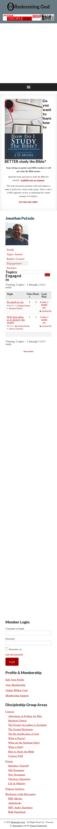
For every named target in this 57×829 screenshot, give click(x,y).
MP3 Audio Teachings (20, 807)
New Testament (16, 774)
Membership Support (17, 695)
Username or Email (14, 628)
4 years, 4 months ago (44, 319)
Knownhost (17, 825)
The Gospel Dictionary (20, 729)
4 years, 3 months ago (44, 304)
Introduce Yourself (15, 308)
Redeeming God (32, 7)
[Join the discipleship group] (28, 19)
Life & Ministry (17, 783)
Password (10, 638)
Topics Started (14, 254)
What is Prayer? (17, 738)
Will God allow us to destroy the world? (16, 319)
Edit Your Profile (14, 679)
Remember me (15, 649)
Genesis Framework (38, 825)
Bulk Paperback (17, 812)
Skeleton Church (17, 720)
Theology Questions (16, 328)
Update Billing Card (16, 690)
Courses (9, 711)
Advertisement (28, 351)
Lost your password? (14, 654)
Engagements (14, 263)
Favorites (12, 268)
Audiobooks (14, 803)
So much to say (15, 302)
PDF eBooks (15, 798)
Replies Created (15, 259)
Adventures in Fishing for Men (25, 716)
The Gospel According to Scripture (27, 725)
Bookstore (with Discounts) (20, 794)
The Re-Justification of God (23, 734)
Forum (9, 761)
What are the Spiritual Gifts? (24, 742)
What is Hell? (15, 747)
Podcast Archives (14, 789)
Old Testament (16, 770)
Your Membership (15, 685)
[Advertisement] (28, 53)
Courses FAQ (15, 756)
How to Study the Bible (21, 751)
